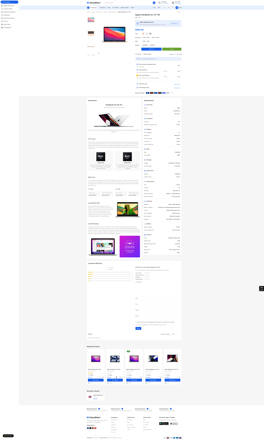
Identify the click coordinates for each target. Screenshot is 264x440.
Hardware (113, 424)
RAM (136, 41)
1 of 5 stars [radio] (145, 272)
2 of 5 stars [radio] (146, 272)
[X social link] (176, 54)
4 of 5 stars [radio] (148, 272)
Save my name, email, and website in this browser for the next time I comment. (156, 322)
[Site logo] (94, 2)
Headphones (114, 429)
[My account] (164, 7)
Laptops (105, 12)
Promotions (130, 419)
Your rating (138, 273)
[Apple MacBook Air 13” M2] (115, 359)
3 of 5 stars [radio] (147, 272)
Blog (144, 419)
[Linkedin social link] (179, 54)
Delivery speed (139, 279)
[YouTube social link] (95, 428)
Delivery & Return (131, 427)
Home (88, 12)
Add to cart (151, 49)
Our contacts (130, 424)
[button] (89, 55)
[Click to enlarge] (98, 53)
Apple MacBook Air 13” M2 (113, 369)
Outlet (128, 429)
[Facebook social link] (174, 54)
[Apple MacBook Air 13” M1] (96, 359)
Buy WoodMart (9, 435)
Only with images (165, 334)
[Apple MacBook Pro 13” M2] (134, 359)
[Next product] (180, 12)
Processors (137, 37)
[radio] (143, 33)
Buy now (172, 49)
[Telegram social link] (181, 54)
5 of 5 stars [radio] (149, 272)
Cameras (113, 427)
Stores (128, 422)
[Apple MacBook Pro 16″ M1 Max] (172, 359)
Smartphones (114, 419)
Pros (136, 298)
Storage (137, 45)
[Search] (154, 2)
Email (137, 316)
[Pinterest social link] (177, 54)
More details (177, 84)
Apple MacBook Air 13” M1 (94, 369)
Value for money (139, 275)
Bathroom (113, 432)
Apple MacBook (112, 12)
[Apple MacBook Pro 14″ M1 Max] (153, 359)
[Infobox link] (93, 409)
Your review (138, 282)
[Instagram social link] (93, 428)
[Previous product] (177, 12)
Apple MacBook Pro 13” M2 (133, 369)
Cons (136, 304)
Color (136, 33)
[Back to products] (179, 12)
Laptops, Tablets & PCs (96, 12)
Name (137, 310)
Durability (137, 277)
